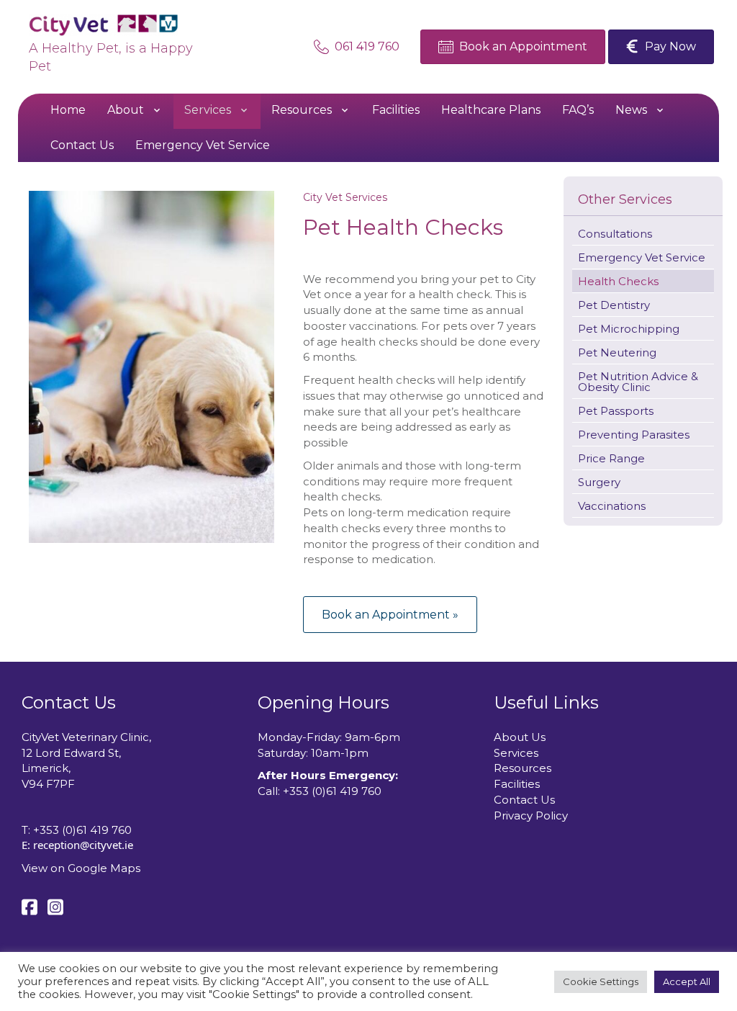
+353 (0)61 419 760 (82, 830)
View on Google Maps (81, 868)
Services (516, 753)
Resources (522, 768)
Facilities (517, 784)
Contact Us (524, 799)
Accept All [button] (686, 981)
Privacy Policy (531, 815)
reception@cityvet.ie (83, 844)
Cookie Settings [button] (600, 981)
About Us (520, 737)
